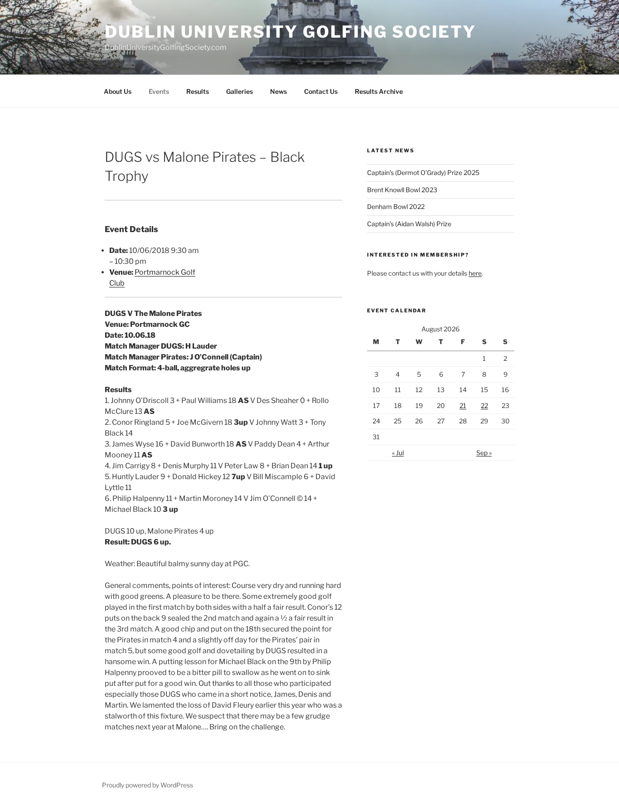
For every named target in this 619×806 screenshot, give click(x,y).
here (475, 273)
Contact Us (321, 91)
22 (484, 405)
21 (462, 405)
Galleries (239, 91)
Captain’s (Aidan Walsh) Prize (409, 224)
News (278, 91)
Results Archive (379, 91)
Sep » (484, 452)
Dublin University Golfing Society (290, 32)
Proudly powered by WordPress (147, 785)
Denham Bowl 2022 (396, 206)
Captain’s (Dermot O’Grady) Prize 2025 (423, 172)
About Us (117, 91)
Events (159, 91)
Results (197, 91)
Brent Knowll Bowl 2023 (402, 190)
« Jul (398, 452)
